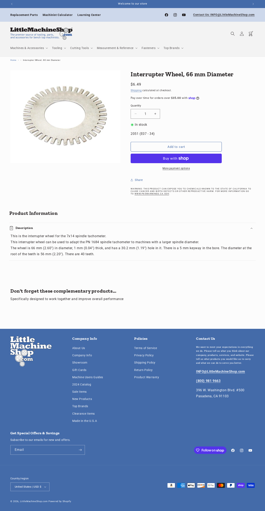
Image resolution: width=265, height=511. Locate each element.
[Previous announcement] (11, 4)
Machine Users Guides (87, 377)
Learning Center (89, 15)
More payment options (176, 168)
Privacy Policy (144, 355)
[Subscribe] (80, 450)
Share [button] (139, 180)
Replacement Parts (24, 15)
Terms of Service (145, 348)
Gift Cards (79, 370)
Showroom (79, 362)
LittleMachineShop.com (34, 501)
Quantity (136, 105)
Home (13, 60)
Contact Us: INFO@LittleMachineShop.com (224, 14)
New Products (82, 399)
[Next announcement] (253, 4)
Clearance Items (83, 413)
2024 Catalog (81, 384)
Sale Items (79, 391)
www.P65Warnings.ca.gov (152, 194)
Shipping (136, 90)
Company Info (82, 355)
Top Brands (80, 406)
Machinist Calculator (57, 15)
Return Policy (143, 370)
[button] (28, 48)
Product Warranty (146, 377)
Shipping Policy (144, 362)
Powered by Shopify (59, 501)
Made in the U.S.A (84, 420)
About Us (78, 348)
